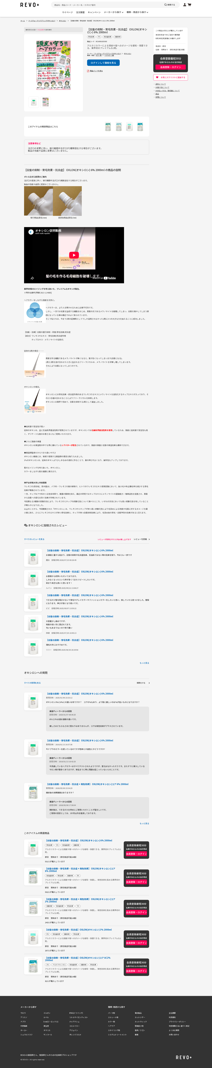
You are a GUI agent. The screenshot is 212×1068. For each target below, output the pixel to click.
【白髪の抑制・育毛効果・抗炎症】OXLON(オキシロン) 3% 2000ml (78, 930)
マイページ (67, 12)
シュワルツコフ (26, 1034)
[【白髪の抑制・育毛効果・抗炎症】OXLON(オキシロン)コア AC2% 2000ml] (140, 130)
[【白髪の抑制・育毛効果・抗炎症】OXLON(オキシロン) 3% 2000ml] (129, 130)
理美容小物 (139, 1026)
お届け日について (162, 87)
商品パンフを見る (96, 71)
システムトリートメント (117, 1034)
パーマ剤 (111, 1013)
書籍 (136, 1034)
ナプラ (23, 1021)
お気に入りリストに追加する (173, 77)
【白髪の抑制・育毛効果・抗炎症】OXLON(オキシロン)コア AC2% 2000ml (77, 959)
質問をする (141, 683)
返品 (157, 94)
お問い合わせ (174, 1034)
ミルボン (47, 1013)
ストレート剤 (113, 1017)
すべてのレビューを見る (34, 539)
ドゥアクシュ (74, 1021)
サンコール (48, 1034)
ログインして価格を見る (103, 62)
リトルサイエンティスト (78, 1017)
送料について (160, 84)
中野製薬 (23, 1026)
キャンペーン (94, 12)
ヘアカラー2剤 (109, 55)
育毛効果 (91, 37)
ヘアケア (111, 1026)
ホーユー (23, 1030)
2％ (47, 965)
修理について (160, 97)
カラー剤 (99, 55)
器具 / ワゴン (140, 1030)
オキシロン (62, 21)
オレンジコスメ (75, 1034)
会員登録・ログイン (170, 67)
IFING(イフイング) (76, 1013)
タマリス (47, 1030)
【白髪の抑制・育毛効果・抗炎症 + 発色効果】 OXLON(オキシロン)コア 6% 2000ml (87, 784)
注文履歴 (80, 12)
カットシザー (140, 1017)
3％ (99, 37)
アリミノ (23, 1017)
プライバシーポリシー (177, 1021)
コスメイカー (74, 1026)
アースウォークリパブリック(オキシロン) (41, 21)
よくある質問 (174, 1030)
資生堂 (46, 1026)
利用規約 (172, 1017)
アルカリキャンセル (59, 965)
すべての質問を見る (32, 682)
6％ (78, 876)
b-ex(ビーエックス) (51, 1021)
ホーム (22, 21)
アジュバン (73, 1030)
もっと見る (144, 663)
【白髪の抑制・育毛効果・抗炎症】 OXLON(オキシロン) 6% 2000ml (79, 550)
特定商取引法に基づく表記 (179, 1026)
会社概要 (172, 1013)
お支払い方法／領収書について (167, 90)
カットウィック (141, 1021)
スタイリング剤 (114, 1030)
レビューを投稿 (140, 539)
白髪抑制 (118, 37)
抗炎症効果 (107, 37)
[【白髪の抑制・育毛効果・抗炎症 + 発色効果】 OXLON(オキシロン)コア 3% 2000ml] (118, 130)
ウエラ (23, 1013)
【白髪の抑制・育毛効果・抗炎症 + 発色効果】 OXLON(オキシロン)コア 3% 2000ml (80, 900)
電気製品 (138, 1013)
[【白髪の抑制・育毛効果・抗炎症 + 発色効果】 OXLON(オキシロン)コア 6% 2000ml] (108, 130)
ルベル (46, 1017)
